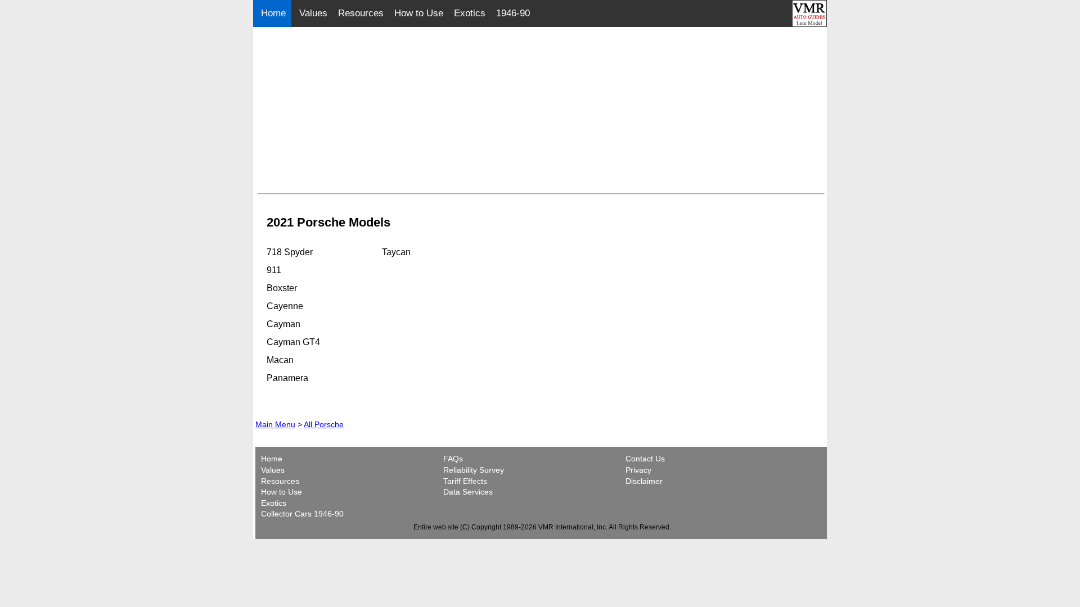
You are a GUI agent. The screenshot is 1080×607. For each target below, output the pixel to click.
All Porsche (324, 424)
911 (274, 270)
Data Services (468, 491)
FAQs (453, 458)
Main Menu (275, 424)
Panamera (287, 378)
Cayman (283, 324)
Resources (361, 13)
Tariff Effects (465, 481)
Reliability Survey (473, 469)
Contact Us (645, 458)
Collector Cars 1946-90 (302, 513)
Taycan (396, 252)
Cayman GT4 (293, 342)
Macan (280, 360)
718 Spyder (290, 252)
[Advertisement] (541, 110)
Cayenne (285, 306)
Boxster (282, 288)
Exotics (469, 13)
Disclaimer (644, 481)
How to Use (418, 13)
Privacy (638, 469)
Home (275, 13)
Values (313, 13)
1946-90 (513, 13)
